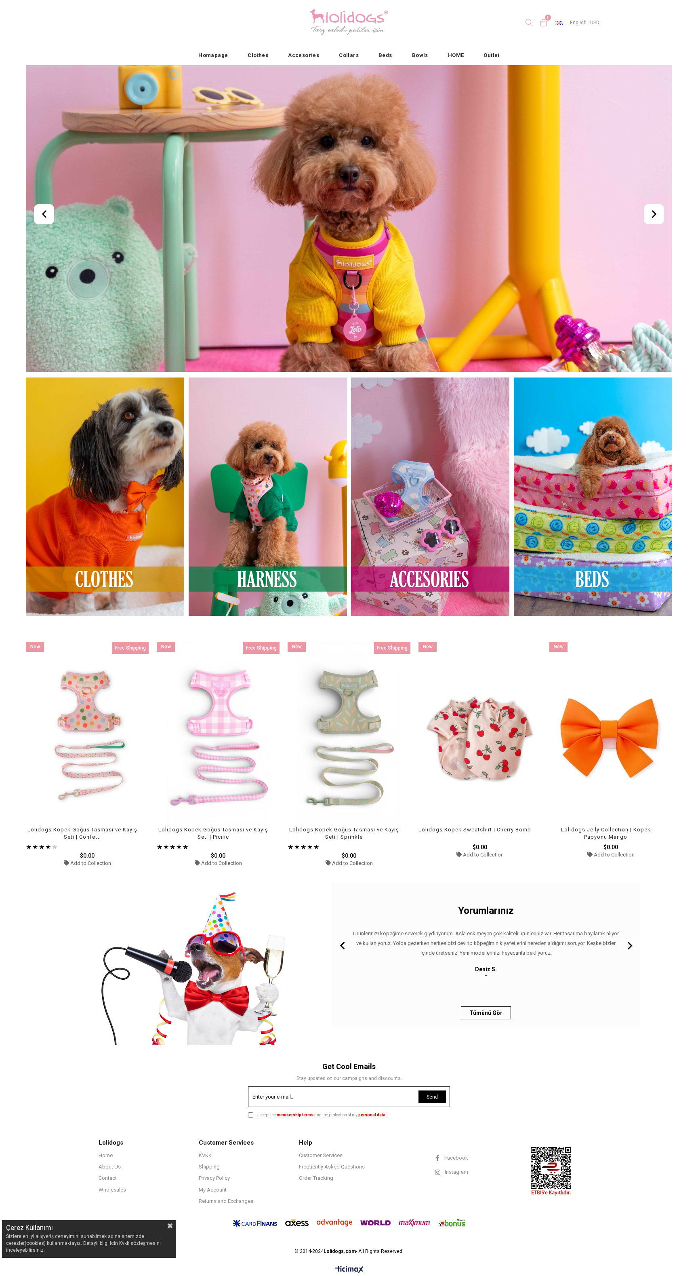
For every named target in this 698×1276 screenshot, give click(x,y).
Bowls (420, 55)
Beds (385, 55)
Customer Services (321, 1155)
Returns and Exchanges (226, 1201)
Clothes (258, 55)
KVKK (205, 1155)
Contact (108, 1178)
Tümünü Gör (485, 1013)
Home (106, 1155)
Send (432, 1097)
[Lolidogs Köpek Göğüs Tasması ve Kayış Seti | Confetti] (87, 734)
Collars (349, 55)
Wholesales (112, 1190)
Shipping (209, 1167)
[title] (105, 498)
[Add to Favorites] (87, 754)
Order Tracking (316, 1178)
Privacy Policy (214, 1178)
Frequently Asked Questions (332, 1167)
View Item (117, 754)
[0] (543, 23)
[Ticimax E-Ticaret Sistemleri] (349, 1270)
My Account (213, 1190)
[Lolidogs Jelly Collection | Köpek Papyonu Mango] (610, 734)
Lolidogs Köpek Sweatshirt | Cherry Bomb (474, 830)
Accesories (303, 55)
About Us (110, 1167)
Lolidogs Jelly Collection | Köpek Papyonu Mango (606, 833)
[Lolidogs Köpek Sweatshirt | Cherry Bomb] (479, 734)
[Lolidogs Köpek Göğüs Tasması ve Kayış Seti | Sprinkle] (349, 734)
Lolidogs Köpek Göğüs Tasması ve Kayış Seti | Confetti (82, 833)
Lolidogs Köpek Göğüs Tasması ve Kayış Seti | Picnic (213, 833)
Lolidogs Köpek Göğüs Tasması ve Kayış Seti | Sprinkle (344, 833)
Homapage (213, 55)
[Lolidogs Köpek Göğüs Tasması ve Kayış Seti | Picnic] (218, 734)
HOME (456, 55)
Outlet (491, 55)
